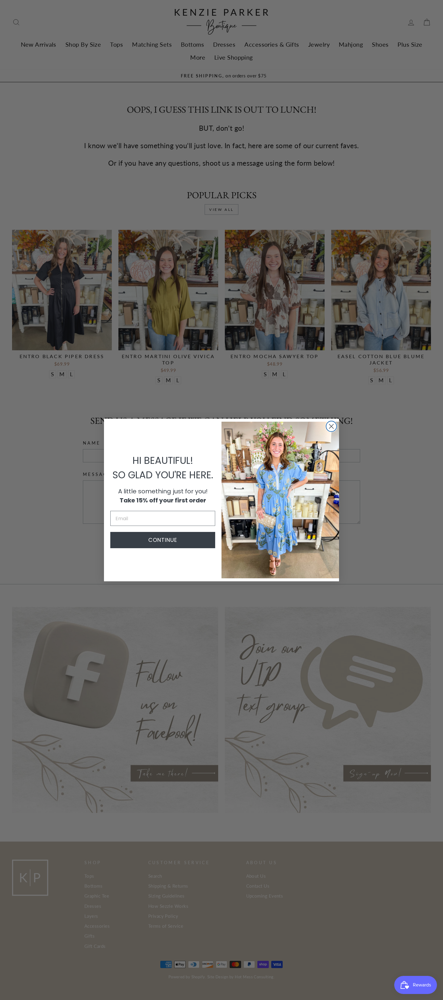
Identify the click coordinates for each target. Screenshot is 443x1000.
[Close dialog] (331, 426)
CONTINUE (162, 540)
